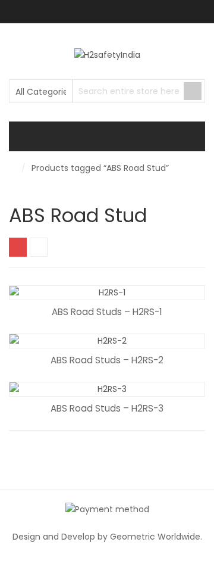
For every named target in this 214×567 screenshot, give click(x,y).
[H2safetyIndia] (107, 54)
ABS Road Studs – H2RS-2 (107, 360)
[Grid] (18, 247)
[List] (39, 247)
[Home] (12, 168)
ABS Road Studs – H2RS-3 (107, 408)
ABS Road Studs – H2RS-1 (107, 312)
